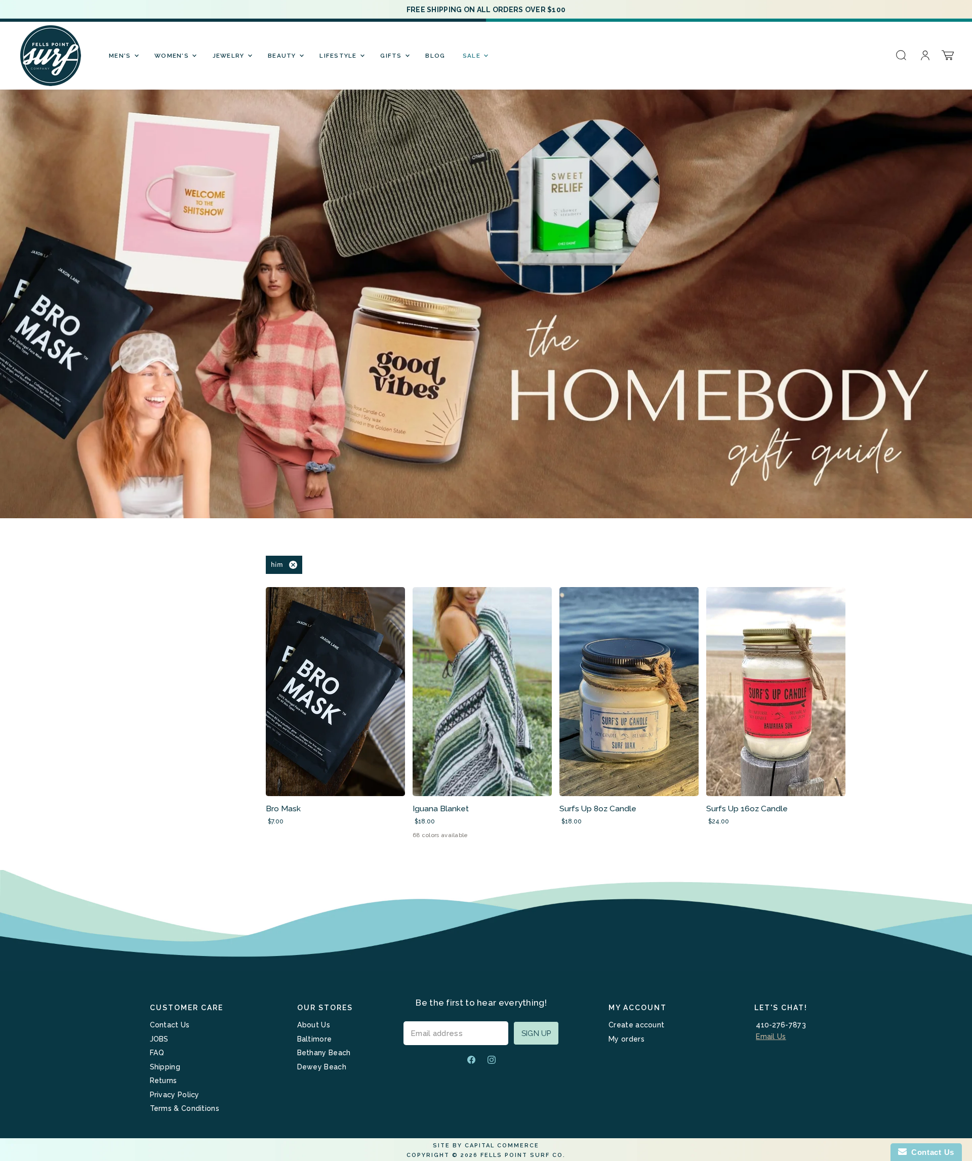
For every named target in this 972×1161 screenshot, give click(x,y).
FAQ (157, 1053)
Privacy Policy (174, 1095)
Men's (121, 55)
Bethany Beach (324, 1053)
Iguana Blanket (441, 808)
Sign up (536, 1033)
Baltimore (314, 1039)
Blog (435, 55)
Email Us (771, 1036)
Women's (172, 55)
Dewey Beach (321, 1067)
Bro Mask (283, 808)
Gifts (392, 55)
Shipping (165, 1067)
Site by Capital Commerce (486, 1145)
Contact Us (170, 1025)
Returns (163, 1080)
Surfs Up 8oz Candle (597, 808)
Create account (636, 1025)
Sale (472, 55)
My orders (626, 1039)
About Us (313, 1025)
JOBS (159, 1039)
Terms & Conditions (184, 1108)
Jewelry (230, 55)
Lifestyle (339, 55)
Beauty (283, 55)
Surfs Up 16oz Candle (747, 808)
